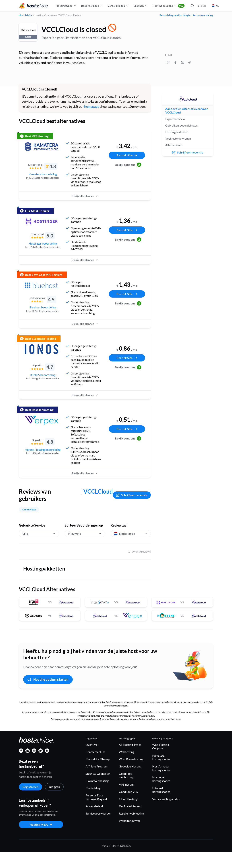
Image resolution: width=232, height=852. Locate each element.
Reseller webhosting (131, 813)
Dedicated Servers (130, 806)
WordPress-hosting (131, 759)
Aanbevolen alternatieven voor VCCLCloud (186, 110)
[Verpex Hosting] (41, 420)
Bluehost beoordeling (42, 307)
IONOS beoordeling (42, 374)
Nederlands (127, 533)
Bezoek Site (124, 155)
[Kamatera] (41, 147)
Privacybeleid (94, 806)
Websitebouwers (129, 820)
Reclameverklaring (202, 15)
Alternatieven (173, 145)
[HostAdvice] (34, 6)
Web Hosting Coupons (160, 746)
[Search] (192, 6)
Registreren (30, 786)
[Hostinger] (41, 221)
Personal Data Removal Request (96, 797)
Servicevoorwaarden (98, 813)
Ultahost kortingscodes (161, 789)
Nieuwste (74, 533)
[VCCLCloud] (187, 98)
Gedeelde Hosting (130, 766)
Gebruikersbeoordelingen (181, 125)
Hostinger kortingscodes (161, 778)
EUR (202, 5)
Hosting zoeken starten (50, 679)
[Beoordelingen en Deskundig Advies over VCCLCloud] (168, 62)
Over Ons (92, 744)
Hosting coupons (167, 5)
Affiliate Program (96, 766)
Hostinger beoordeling (43, 243)
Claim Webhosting (97, 780)
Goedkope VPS (128, 791)
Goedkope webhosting (126, 775)
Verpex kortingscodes (166, 799)
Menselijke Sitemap (98, 759)
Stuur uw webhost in (98, 773)
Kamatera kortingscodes (161, 757)
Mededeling (93, 788)
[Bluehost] (41, 285)
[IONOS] (41, 349)
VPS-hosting (126, 784)
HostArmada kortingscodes (161, 768)
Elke (25, 533)
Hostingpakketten (176, 132)
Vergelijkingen (116, 5)
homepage (91, 106)
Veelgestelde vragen (178, 138)
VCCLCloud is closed (73, 29)
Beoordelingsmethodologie (175, 15)
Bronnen (139, 5)
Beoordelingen (90, 5)
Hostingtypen (64, 5)
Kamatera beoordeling (43, 174)
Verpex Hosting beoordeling (43, 449)
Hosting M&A (39, 824)
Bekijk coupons (127, 164)
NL (217, 5)
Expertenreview (175, 119)
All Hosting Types (130, 744)
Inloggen (54, 786)
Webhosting (126, 752)
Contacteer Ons (95, 752)
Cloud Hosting (128, 799)
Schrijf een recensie (134, 495)
